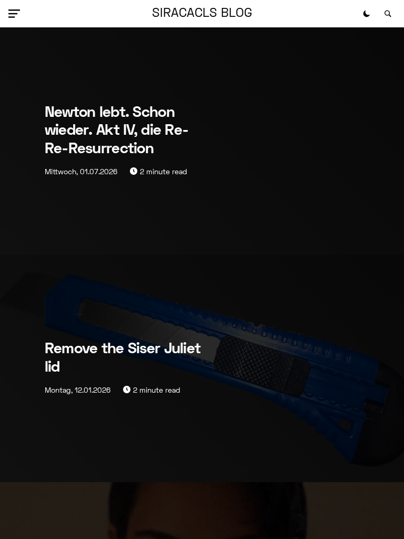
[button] (16, 14)
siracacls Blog (202, 13)
